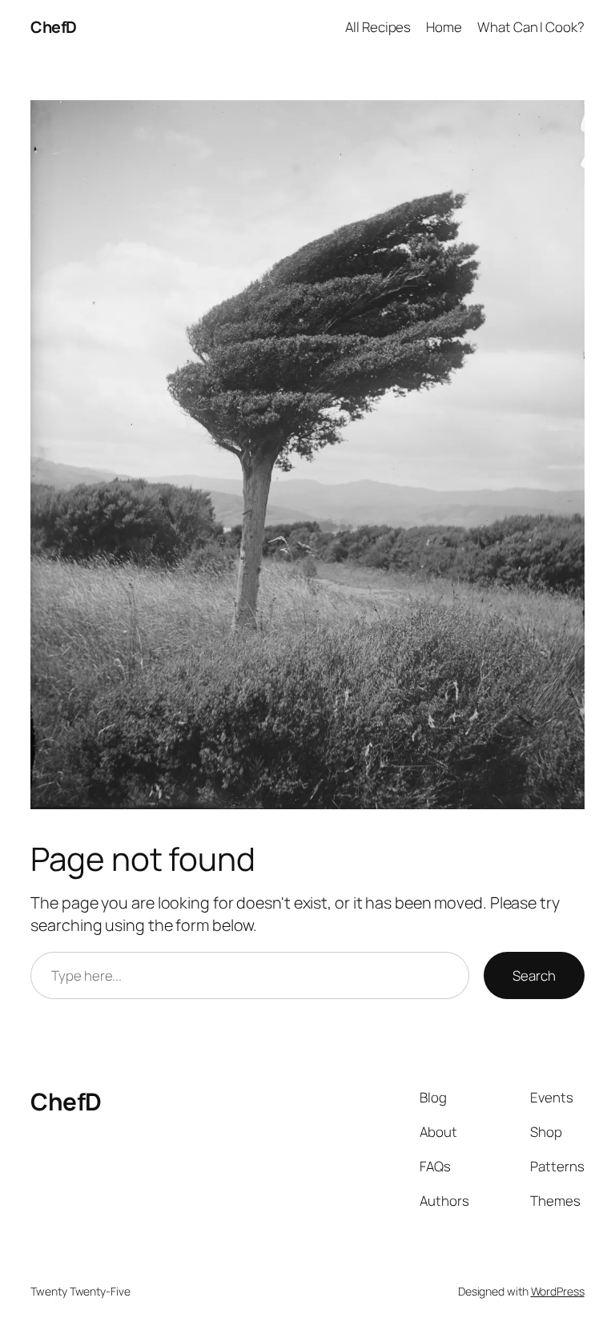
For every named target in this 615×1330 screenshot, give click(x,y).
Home (444, 27)
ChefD (53, 27)
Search (533, 975)
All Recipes (378, 27)
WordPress (558, 1291)
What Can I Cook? (530, 27)
